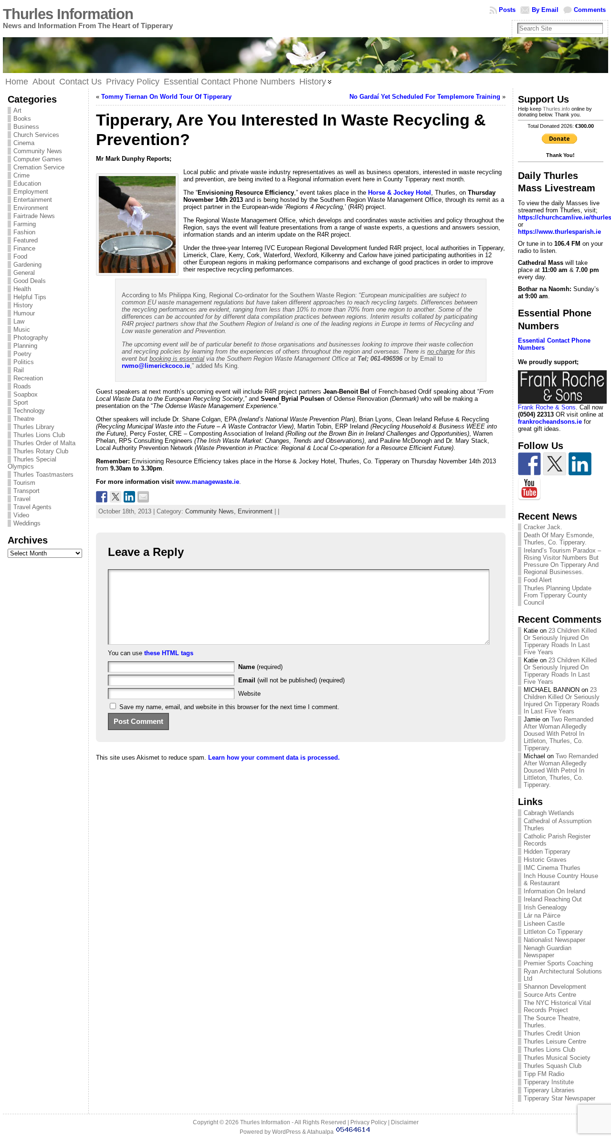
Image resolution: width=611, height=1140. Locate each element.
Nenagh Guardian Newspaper (547, 951)
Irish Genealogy (545, 907)
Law (18, 321)
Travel (22, 498)
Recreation (28, 378)
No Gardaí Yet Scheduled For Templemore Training (424, 96)
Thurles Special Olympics (32, 463)
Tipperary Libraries (549, 1090)
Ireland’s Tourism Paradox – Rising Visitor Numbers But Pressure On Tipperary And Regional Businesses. (562, 561)
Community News (37, 151)
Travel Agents (32, 507)
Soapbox (25, 394)
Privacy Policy (368, 1122)
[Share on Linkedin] (129, 496)
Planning (25, 345)
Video (21, 515)
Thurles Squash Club (552, 1065)
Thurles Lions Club (39, 435)
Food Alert (538, 580)
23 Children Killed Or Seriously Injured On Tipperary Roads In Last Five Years (560, 641)
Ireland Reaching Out (553, 899)
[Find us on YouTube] (529, 489)
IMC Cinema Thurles (552, 867)
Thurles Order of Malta (44, 443)
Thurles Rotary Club (40, 451)
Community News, (211, 511)
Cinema (23, 142)
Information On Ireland (554, 891)
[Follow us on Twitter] (554, 463)
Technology (29, 410)
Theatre (23, 418)
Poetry (22, 353)
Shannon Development (555, 986)
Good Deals (29, 280)
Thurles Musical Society (557, 1057)
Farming (24, 224)
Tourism (24, 482)
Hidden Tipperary (547, 851)
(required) (260, 666)
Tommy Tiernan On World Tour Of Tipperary (166, 96)
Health (22, 289)
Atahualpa (320, 1132)
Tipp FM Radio (544, 1073)
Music (21, 329)
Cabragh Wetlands (549, 812)
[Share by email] (143, 496)
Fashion (24, 232)
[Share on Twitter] (115, 496)
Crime (21, 175)
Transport (26, 490)
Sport (20, 402)
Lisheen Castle (544, 923)
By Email (545, 9)
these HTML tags (168, 653)
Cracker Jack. (543, 527)
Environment (30, 207)
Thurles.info (556, 109)
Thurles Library (33, 426)
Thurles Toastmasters (43, 474)
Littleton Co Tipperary (553, 931)
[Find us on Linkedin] (580, 463)
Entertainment (32, 199)
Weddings (27, 523)
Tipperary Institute (549, 1082)
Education (27, 183)
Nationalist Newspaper (554, 939)
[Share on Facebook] (101, 496)
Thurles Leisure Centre (555, 1041)
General (24, 272)
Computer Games (37, 159)
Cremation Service (38, 167)
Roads (22, 386)
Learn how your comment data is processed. (274, 757)
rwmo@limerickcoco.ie (156, 365)
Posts (507, 9)
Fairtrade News (34, 216)
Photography (30, 337)
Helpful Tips (29, 297)
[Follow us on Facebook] (529, 463)
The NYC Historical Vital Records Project (557, 1006)
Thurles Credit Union (552, 1033)
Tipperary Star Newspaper (559, 1098)
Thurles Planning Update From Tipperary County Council (557, 595)
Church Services (36, 134)
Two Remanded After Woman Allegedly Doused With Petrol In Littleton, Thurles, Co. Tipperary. (558, 734)
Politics (23, 362)
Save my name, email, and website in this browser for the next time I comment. (229, 707)
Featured (25, 240)
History (23, 305)
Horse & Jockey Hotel (399, 192)
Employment (30, 191)
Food (20, 256)
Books (22, 118)
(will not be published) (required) (291, 680)
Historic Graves (545, 859)
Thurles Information (68, 14)
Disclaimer (405, 1122)
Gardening (27, 264)
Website (249, 693)
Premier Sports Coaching (558, 963)
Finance (24, 248)
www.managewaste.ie (207, 481)
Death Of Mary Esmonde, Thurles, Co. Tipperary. (559, 539)
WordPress (286, 1132)
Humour (24, 313)
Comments (590, 9)
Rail (18, 370)
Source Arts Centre (550, 994)
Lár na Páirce (542, 915)
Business (26, 126)
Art (17, 110)
